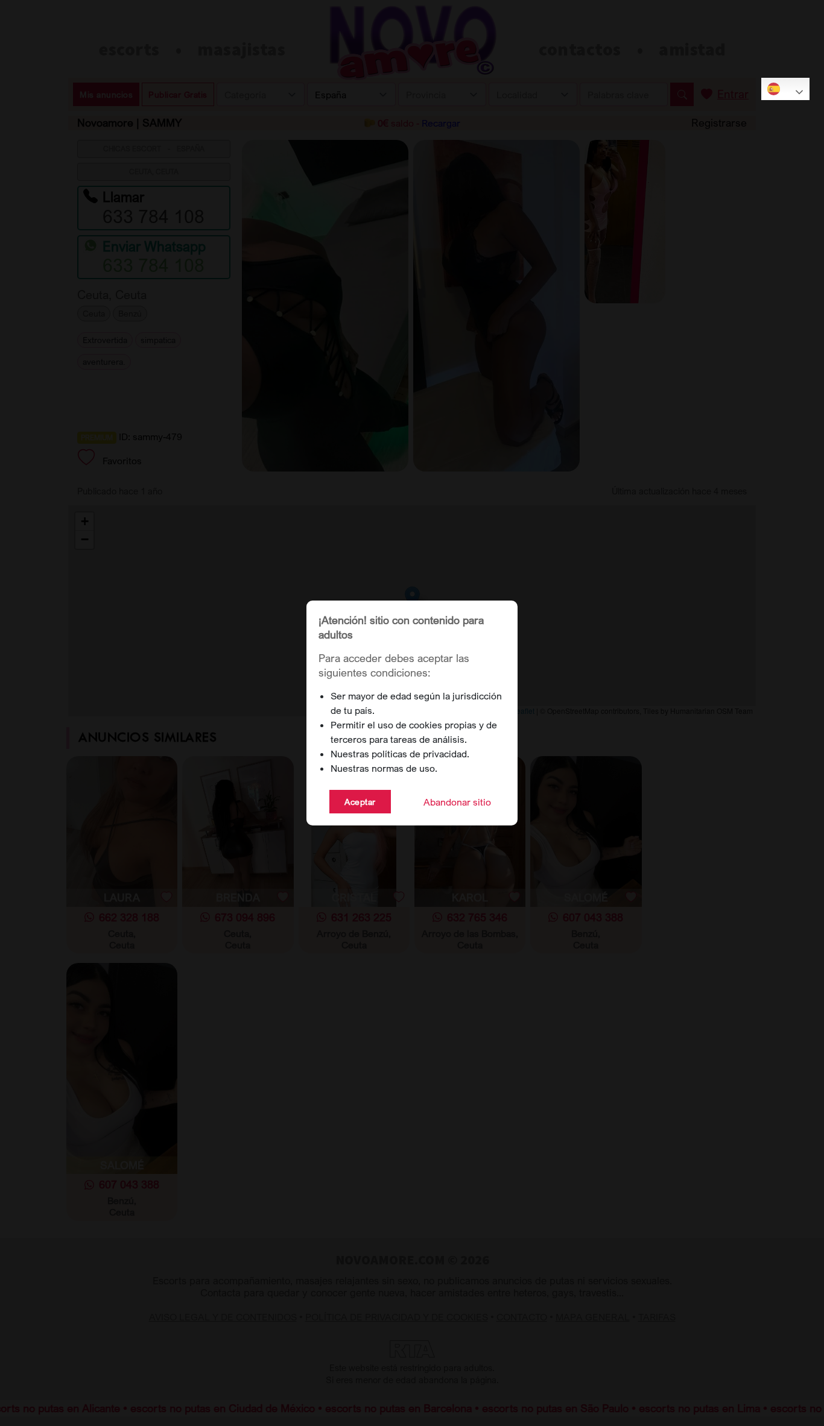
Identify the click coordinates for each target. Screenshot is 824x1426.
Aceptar (360, 802)
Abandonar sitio (457, 802)
